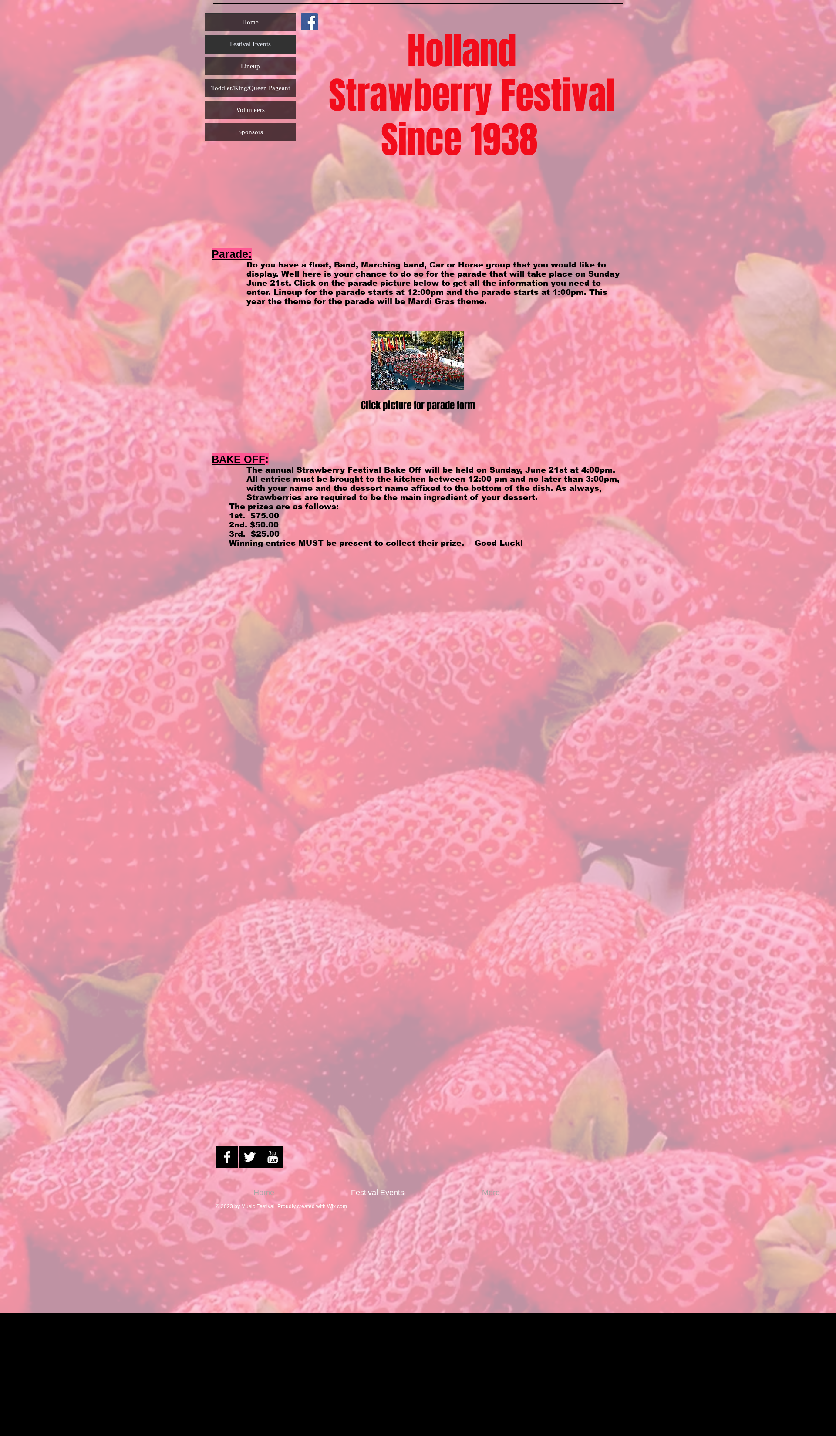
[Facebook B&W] (227, 1157)
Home (250, 22)
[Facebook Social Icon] (309, 21)
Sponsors (250, 131)
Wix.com (337, 1206)
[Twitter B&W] (250, 1157)
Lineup (250, 66)
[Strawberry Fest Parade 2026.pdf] (418, 361)
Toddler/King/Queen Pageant (250, 87)
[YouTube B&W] (272, 1157)
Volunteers (250, 109)
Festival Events (250, 44)
